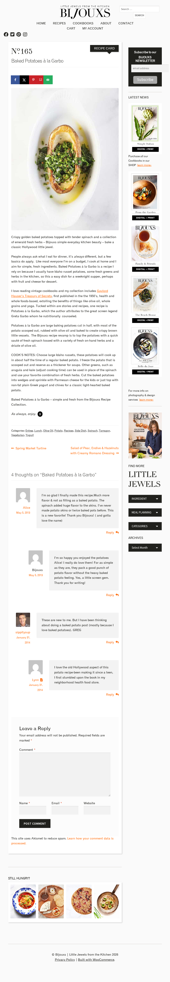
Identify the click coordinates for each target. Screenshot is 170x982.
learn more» (144, 165)
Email (57, 803)
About (105, 23)
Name (24, 803)
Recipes (59, 23)
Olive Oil (48, 430)
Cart (71, 28)
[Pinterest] (18, 34)
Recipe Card (104, 48)
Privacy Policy (65, 959)
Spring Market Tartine (30, 448)
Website (89, 803)
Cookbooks (83, 23)
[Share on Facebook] (15, 79)
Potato (58, 430)
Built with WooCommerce (96, 959)
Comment (27, 749)
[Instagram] (25, 34)
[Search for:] (140, 9)
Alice (26, 507)
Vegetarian (17, 435)
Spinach (93, 430)
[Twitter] (12, 34)
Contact (125, 23)
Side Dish (80, 430)
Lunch (38, 430)
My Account (92, 28)
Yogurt (30, 435)
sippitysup (22, 632)
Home (41, 23)
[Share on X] (24, 79)
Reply (110, 532)
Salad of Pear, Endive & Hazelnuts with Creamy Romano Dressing (94, 450)
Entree (29, 430)
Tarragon (104, 430)
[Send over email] (48, 79)
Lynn (35, 680)
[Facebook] (6, 34)
